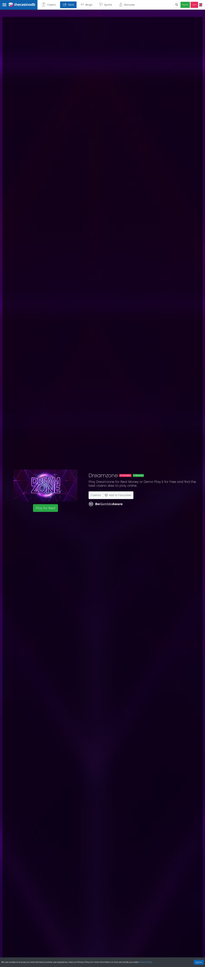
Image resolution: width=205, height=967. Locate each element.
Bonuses (129, 5)
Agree (198, 962)
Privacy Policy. (146, 962)
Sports (108, 5)
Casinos (96, 495)
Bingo (89, 5)
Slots (71, 5)
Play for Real (45, 508)
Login (194, 5)
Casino (51, 5)
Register (185, 5)
